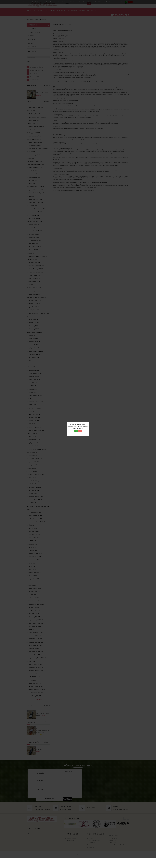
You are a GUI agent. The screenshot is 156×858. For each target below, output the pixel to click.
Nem (80, 431)
